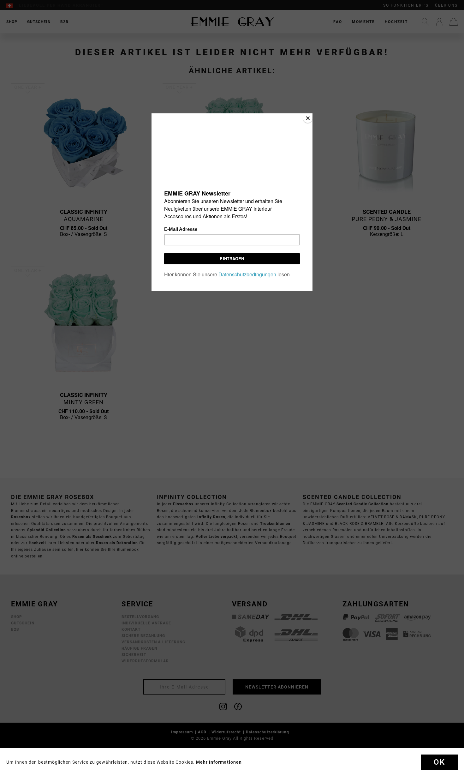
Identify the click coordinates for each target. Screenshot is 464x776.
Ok (439, 762)
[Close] (307, 118)
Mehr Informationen (219, 762)
